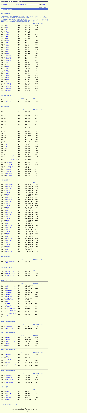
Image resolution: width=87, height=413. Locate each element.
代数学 (7, 391)
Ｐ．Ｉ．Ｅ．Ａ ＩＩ (11, 139)
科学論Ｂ (8, 79)
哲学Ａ (7, 25)
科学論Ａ (8, 75)
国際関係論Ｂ (9, 58)
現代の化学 (8, 101)
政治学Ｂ (8, 42)
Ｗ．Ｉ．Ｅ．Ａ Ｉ (10, 144)
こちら (27, 408)
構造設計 (8, 339)
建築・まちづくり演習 (11, 286)
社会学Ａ (8, 51)
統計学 (7, 395)
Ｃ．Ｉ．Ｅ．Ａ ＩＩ (11, 154)
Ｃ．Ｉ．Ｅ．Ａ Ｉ (10, 152)
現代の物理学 (9, 99)
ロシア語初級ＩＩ (10, 175)
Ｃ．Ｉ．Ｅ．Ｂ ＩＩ (11, 150)
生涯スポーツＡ (9, 186)
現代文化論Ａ (9, 83)
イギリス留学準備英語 (11, 317)
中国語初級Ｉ (9, 169)
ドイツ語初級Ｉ (9, 162)
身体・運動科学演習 (10, 184)
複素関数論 (8, 397)
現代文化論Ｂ (9, 86)
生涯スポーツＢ (9, 209)
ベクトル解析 (9, 393)
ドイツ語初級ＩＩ (10, 164)
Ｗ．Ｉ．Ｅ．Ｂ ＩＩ (11, 142)
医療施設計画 (9, 326)
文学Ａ (7, 62)
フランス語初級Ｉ (10, 166)
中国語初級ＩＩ (9, 171)
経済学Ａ (8, 44)
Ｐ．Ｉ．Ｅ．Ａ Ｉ (10, 137)
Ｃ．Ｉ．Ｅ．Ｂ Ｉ (10, 148)
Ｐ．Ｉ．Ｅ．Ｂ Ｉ (10, 133)
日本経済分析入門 (10, 271)
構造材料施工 (9, 354)
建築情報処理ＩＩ (10, 298)
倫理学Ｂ (8, 36)
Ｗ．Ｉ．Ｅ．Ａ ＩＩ (11, 146)
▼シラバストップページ (20, 4)
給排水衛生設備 (9, 377)
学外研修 (8, 303)
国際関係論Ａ (9, 55)
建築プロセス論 (9, 328)
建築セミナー (9, 301)
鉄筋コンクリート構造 (11, 341)
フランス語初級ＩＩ (10, 167)
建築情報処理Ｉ (9, 290)
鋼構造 (7, 345)
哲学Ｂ (7, 29)
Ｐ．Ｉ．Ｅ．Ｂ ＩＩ (11, 135)
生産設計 (8, 362)
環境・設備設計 (9, 382)
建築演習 (8, 285)
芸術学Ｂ (8, 70)
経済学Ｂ (8, 47)
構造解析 (8, 337)
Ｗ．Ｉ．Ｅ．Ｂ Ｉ (10, 141)
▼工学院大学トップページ (7, 4)
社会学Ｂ (8, 53)
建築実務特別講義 (10, 299)
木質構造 (8, 343)
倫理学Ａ (8, 32)
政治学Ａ (8, 40)
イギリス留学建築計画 (11, 308)
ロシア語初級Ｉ (9, 173)
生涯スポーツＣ (9, 231)
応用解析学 (8, 399)
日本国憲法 (8, 90)
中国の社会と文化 (10, 275)
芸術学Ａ (8, 66)
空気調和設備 (9, 375)
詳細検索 (44, 4)
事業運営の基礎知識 (10, 273)
